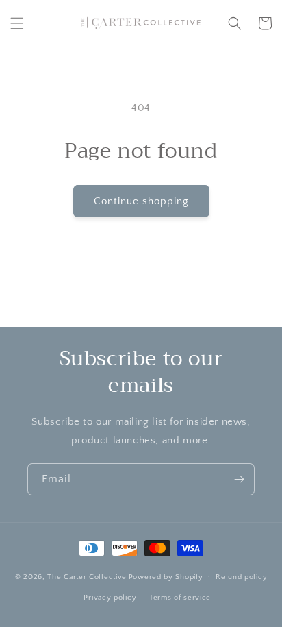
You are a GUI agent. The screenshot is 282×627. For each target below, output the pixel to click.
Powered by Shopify (166, 576)
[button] (17, 23)
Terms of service (180, 597)
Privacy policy (110, 597)
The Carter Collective (87, 576)
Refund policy (241, 577)
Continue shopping (141, 201)
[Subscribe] (239, 479)
